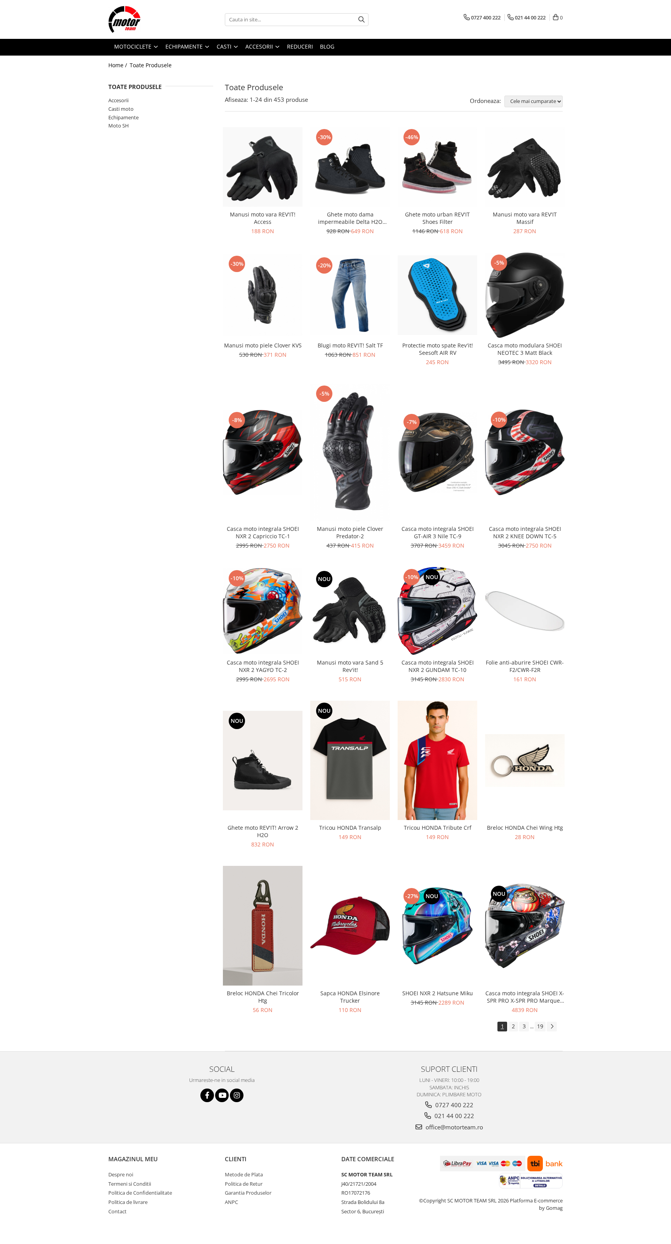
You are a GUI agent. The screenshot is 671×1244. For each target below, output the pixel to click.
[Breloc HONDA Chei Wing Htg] (525, 760)
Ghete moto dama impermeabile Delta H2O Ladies (350, 218)
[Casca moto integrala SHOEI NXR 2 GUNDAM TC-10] (437, 611)
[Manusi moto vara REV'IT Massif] (525, 167)
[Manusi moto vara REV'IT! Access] (262, 167)
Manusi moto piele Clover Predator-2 (350, 532)
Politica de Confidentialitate (140, 1192)
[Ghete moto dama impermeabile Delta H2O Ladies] (350, 167)
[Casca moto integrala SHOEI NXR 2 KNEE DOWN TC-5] (525, 452)
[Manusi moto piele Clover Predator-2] (350, 453)
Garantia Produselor (248, 1192)
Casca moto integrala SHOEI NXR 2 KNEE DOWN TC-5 (525, 532)
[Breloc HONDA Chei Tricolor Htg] (262, 926)
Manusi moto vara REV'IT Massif (525, 218)
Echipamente (123, 117)
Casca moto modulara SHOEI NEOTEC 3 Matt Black (525, 349)
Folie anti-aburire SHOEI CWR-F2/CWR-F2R (525, 666)
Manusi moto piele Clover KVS (263, 345)
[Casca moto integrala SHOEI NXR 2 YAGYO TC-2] (262, 611)
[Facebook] (207, 1095)
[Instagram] (236, 1095)
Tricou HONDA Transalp (350, 827)
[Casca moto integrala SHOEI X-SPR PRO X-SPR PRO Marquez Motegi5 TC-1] (525, 926)
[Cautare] (362, 19)
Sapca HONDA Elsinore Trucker (350, 996)
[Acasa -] (147, 19)
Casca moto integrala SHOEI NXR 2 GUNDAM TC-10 (438, 666)
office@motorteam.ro (453, 1127)
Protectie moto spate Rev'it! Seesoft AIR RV (437, 349)
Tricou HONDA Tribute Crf (437, 827)
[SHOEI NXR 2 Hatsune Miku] (437, 926)
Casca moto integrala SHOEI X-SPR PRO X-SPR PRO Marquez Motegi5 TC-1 (524, 996)
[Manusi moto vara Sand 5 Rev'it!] (350, 611)
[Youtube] (222, 1095)
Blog (327, 46)
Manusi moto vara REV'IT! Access (263, 218)
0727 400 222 (453, 1105)
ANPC (231, 1202)
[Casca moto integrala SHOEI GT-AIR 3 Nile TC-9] (437, 452)
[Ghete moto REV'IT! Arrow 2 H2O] (262, 760)
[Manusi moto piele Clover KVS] (262, 295)
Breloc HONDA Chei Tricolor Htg (263, 996)
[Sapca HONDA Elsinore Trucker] (350, 926)
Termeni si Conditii (129, 1183)
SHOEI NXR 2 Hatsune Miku (437, 993)
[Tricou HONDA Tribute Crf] (437, 760)
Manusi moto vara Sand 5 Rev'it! (350, 666)
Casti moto (121, 108)
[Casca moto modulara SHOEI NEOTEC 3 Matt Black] (525, 295)
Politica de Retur (243, 1183)
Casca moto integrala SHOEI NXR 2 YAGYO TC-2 (263, 666)
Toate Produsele (151, 65)
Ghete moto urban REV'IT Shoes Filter (437, 218)
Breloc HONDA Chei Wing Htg (525, 827)
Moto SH (118, 125)
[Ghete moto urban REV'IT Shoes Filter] (437, 167)
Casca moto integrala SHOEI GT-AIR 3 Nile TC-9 (438, 532)
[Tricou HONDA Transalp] (350, 760)
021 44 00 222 (453, 1116)
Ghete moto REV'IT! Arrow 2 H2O (263, 831)
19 (540, 1026)
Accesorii (118, 100)
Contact (117, 1211)
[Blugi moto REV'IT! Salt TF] (350, 295)
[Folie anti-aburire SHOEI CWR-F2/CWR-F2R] (525, 611)
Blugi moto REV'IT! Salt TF (350, 345)
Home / (118, 65)
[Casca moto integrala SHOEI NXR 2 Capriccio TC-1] (262, 452)
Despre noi (120, 1174)
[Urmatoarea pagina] (552, 1026)
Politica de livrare (128, 1202)
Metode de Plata (244, 1174)
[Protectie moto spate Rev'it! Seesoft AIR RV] (437, 295)
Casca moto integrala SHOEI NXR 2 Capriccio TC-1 (263, 532)
